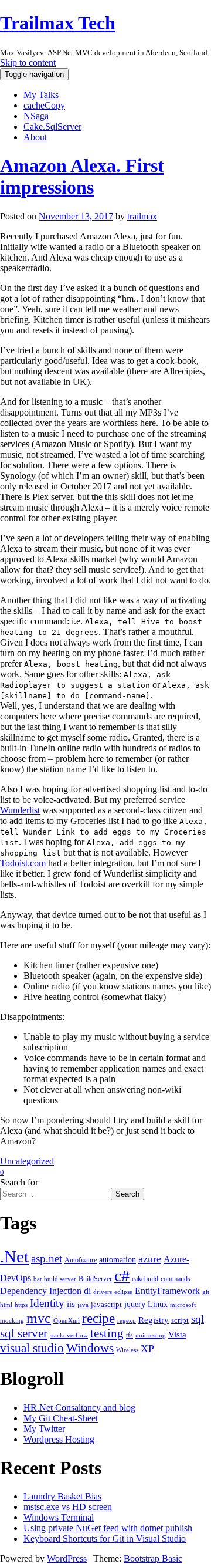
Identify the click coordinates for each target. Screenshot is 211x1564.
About (35, 137)
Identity (47, 1303)
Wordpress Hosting (58, 1439)
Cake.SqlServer (52, 126)
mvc (38, 1318)
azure (149, 1259)
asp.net (46, 1258)
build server (60, 1279)
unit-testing (150, 1335)
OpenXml (66, 1321)
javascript (106, 1304)
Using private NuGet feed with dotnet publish (107, 1528)
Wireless (127, 1350)
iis (71, 1304)
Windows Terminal (58, 1517)
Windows (90, 1348)
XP (147, 1348)
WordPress (67, 1558)
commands (175, 1279)
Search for (19, 1182)
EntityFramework (167, 1291)
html (6, 1305)
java (83, 1305)
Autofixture (80, 1260)
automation (117, 1259)
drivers (102, 1292)
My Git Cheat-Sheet (60, 1418)
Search (127, 1194)
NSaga (36, 116)
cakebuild (145, 1279)
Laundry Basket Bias (62, 1496)
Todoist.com (23, 863)
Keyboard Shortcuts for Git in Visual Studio (104, 1538)
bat (37, 1279)
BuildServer (95, 1279)
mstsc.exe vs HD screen (67, 1507)
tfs (129, 1335)
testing (107, 1333)
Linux (158, 1304)
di (87, 1291)
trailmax (142, 216)
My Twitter (44, 1429)
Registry (153, 1320)
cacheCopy (44, 105)
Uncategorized (27, 1161)
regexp (126, 1321)
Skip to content (28, 62)
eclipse (123, 1292)
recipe (98, 1318)
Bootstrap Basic (153, 1558)
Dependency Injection (40, 1290)
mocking (12, 1321)
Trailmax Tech (57, 22)
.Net (14, 1256)
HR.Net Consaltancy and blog (79, 1408)
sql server (23, 1333)
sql (197, 1319)
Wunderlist (20, 810)
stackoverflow (69, 1335)
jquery (134, 1304)
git (205, 1292)
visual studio (32, 1348)
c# (122, 1275)
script (180, 1320)
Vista (177, 1334)
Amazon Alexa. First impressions (82, 176)
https (21, 1305)
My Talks (41, 95)
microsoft (183, 1305)
